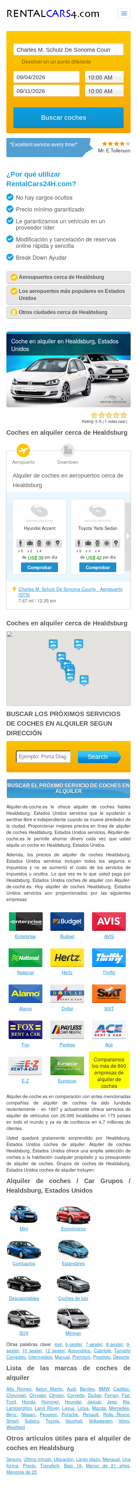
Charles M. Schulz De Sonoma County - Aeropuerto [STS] (70, 592)
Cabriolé (102, 1350)
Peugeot (48, 1414)
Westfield (15, 1427)
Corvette (75, 1395)
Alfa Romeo (19, 1389)
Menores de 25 (21, 1472)
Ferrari (111, 1395)
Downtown (67, 462)
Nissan (28, 1414)
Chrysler (37, 1395)
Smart (12, 1421)
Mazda (99, 1408)
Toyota (52, 1421)
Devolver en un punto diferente (56, 61)
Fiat (125, 1395)
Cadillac (121, 1389)
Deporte (121, 1357)
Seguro (13, 1459)
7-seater (94, 1344)
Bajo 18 (73, 1465)
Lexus (68, 1408)
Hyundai (73, 1401)
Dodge (94, 1395)
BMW (104, 1389)
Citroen (56, 1395)
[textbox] (68, 49)
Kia (126, 1401)
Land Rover (47, 1408)
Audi (71, 1389)
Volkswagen (100, 1421)
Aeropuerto (23, 462)
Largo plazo (88, 1459)
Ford (11, 1401)
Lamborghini (19, 1408)
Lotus (83, 1408)
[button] (53, 644)
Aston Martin (49, 1389)
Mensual (111, 1459)
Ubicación (64, 1459)
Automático (79, 1350)
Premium (81, 1357)
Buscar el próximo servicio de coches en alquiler (68, 788)
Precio (29, 1465)
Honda (28, 1401)
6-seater (73, 1344)
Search (98, 756)
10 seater (31, 1350)
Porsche (69, 1414)
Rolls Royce (116, 1414)
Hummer (50, 1401)
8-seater (114, 1344)
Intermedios (40, 1357)
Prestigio (102, 1357)
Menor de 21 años (107, 1465)
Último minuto (37, 1459)
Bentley (87, 1389)
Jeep (112, 1401)
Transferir (49, 1465)
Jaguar (94, 1401)
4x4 (58, 1344)
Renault (90, 1414)
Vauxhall (73, 1421)
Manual (62, 1357)
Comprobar (39, 567)
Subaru (32, 1421)
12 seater (54, 1350)
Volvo (124, 1421)
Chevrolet (16, 1395)
